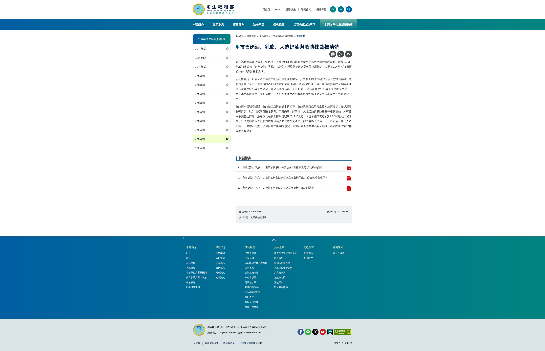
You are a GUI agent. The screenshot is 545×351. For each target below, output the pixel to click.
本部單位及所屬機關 (196, 272)
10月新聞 (200, 66)
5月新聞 (200, 111)
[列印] (332, 54)
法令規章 (258, 24)
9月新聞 (200, 75)
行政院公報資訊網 (283, 268)
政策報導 (190, 282)
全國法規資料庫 (282, 263)
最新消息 (218, 24)
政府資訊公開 (251, 302)
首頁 (241, 36)
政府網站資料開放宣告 (251, 343)
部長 (188, 253)
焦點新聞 (263, 36)
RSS (277, 9)
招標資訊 (220, 272)
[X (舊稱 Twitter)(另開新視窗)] (315, 332)
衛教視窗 (279, 24)
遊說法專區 (280, 277)
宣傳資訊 (308, 253)
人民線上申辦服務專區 (256, 263)
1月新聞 (200, 148)
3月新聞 (200, 130)
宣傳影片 (308, 258)
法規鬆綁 (278, 282)
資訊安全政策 (212, 343)
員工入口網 (338, 253)
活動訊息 (220, 268)
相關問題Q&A (252, 287)
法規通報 (278, 258)
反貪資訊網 (280, 272)
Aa (340, 9)
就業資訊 (220, 277)
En (333, 9)
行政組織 (190, 268)
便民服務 (238, 24)
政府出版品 (250, 277)
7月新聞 (200, 93)
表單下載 (249, 268)
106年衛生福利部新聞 (283, 36)
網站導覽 (321, 9)
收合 (273, 240)
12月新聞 (200, 48)
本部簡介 (198, 24)
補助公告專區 (251, 307)
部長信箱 (306, 9)
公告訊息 (220, 263)
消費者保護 (250, 253)
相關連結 (338, 247)
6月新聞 (200, 102)
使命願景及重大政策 (196, 277)
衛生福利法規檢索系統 (285, 253)
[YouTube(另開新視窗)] (323, 332)
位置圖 (196, 343)
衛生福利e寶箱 (252, 292)
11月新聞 (200, 57)
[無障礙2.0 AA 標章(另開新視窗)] (342, 332)
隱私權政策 (229, 343)
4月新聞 (200, 120)
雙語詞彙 (291, 9)
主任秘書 (190, 263)
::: (183, 1)
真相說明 (220, 258)
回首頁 (266, 9)
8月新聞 (200, 84)
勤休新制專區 (281, 287)
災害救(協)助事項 (304, 24)
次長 (188, 258)
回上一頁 (348, 52)
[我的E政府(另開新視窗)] (330, 332)
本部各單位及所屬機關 (338, 24)
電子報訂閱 (250, 282)
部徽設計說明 (193, 287)
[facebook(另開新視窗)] (300, 332)
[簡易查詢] (349, 9)
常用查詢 (249, 297)
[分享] (340, 54)
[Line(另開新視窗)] (308, 332)
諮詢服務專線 (251, 272)
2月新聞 (200, 138)
